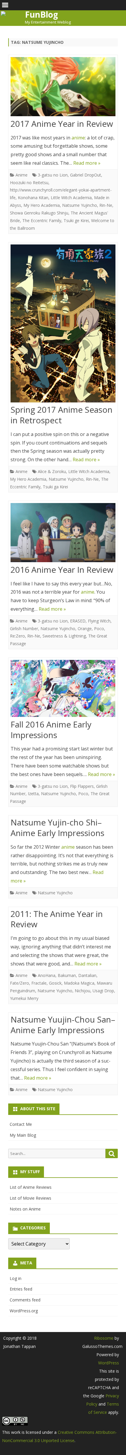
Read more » (87, 163)
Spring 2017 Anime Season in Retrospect (62, 415)
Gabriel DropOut (85, 175)
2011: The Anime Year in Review (57, 919)
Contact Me (21, 1124)
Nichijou (82, 990)
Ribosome (103, 1338)
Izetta (33, 793)
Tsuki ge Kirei (76, 220)
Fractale (39, 983)
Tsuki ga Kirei (55, 487)
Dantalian (87, 975)
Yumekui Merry (24, 998)
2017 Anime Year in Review (62, 123)
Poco (99, 628)
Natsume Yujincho (79, 205)
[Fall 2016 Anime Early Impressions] (63, 690)
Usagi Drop (103, 990)
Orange (85, 628)
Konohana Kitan (33, 197)
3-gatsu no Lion (53, 175)
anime (78, 137)
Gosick (55, 983)
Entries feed (21, 1289)
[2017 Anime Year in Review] (63, 88)
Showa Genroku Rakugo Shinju (39, 213)
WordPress (108, 1363)
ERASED (78, 621)
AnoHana (46, 975)
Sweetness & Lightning (64, 636)
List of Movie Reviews (30, 1198)
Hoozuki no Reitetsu (29, 182)
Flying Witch (99, 621)
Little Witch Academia (71, 197)
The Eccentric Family (41, 220)
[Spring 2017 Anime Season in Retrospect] (63, 324)
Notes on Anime (25, 1209)
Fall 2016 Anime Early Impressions (51, 729)
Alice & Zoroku (52, 471)
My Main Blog (23, 1135)
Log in (15, 1278)
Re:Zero (17, 636)
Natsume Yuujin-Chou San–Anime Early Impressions (63, 1025)
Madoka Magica (79, 983)
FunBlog (41, 14)
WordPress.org (24, 1311)
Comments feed (25, 1300)
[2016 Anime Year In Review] (63, 534)
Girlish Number (24, 628)
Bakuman (67, 975)
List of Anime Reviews (31, 1187)
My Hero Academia (41, 205)
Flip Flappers (82, 786)
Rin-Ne (105, 205)
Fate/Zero (19, 983)
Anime (22, 175)
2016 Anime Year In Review (62, 569)
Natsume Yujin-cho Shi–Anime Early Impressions (57, 827)
